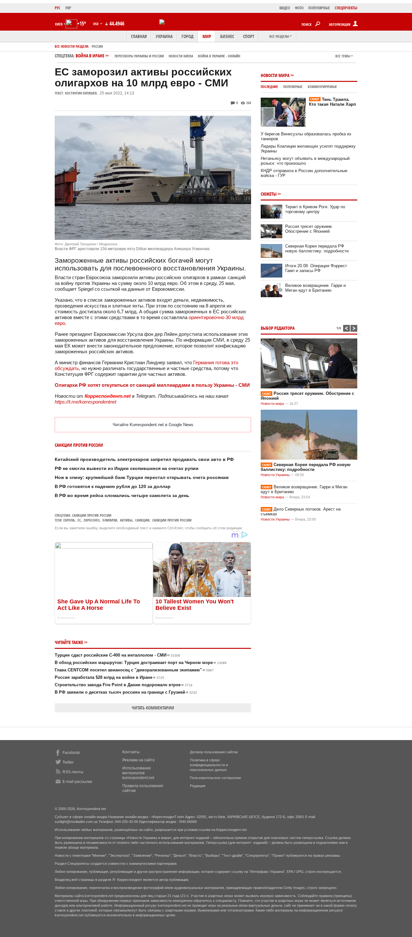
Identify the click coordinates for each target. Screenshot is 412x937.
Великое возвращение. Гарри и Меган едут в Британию (315, 288)
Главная (139, 36)
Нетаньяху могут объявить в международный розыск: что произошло (305, 161)
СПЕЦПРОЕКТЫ (346, 8)
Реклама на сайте (138, 760)
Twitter (68, 762)
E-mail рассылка (77, 781)
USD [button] (96, 23)
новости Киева (181, 56)
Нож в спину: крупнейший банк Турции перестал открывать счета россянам (142, 477)
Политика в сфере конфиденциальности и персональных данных (209, 765)
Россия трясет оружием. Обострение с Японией (309, 229)
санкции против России (172, 520)
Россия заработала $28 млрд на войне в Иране (109, 677)
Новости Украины (275, 475)
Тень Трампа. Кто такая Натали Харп (332, 102)
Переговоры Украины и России (139, 56)
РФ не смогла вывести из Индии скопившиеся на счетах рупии (127, 468)
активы (126, 520)
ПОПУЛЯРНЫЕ (319, 8)
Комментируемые (322, 86)
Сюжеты (268, 194)
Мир (206, 36)
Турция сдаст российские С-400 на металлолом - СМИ (117, 655)
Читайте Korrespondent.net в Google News (153, 424)
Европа (69, 520)
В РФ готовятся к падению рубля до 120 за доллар (113, 486)
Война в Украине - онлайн (219, 56)
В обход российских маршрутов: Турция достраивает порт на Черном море (141, 662)
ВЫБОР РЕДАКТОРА (278, 328)
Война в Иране (158, 56)
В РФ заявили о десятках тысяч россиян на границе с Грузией (126, 692)
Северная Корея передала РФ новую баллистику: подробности (317, 248)
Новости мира (275, 75)
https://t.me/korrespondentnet (85, 402)
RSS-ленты (72, 772)
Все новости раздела (72, 46)
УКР (68, 8)
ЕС (79, 520)
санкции (142, 520)
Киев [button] (59, 24)
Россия (97, 46)
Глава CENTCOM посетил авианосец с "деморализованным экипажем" (134, 670)
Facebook (71, 752)
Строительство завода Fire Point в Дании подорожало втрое (123, 684)
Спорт (248, 36)
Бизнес (227, 36)
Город (187, 36)
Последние (269, 86)
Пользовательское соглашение (215, 778)
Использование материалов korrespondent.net (138, 773)
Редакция (197, 786)
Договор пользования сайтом (214, 752)
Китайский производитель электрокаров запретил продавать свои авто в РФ (144, 459)
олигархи (109, 520)
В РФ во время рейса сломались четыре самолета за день (122, 495)
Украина (164, 36)
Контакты (131, 752)
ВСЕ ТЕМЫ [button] (342, 56)
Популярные (293, 86)
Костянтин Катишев (81, 93)
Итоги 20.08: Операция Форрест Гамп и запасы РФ (316, 268)
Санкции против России (91, 515)
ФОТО (299, 8)
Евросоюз (91, 520)
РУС (58, 8)
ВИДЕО (284, 8)
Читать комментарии (153, 708)
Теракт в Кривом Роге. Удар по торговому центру (315, 209)
